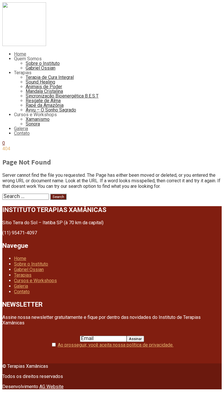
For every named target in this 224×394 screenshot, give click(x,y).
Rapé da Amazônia (45, 105)
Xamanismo (38, 119)
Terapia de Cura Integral (50, 77)
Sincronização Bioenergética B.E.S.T (62, 96)
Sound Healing (40, 82)
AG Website (51, 386)
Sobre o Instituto (43, 63)
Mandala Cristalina (44, 91)
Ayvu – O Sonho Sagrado (51, 110)
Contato (22, 133)
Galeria (21, 128)
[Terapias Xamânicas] (24, 44)
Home (20, 54)
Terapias (23, 275)
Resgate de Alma (43, 100)
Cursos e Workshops (35, 280)
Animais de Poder (44, 86)
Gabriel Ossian (40, 68)
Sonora (33, 124)
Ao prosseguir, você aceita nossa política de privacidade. (116, 345)
